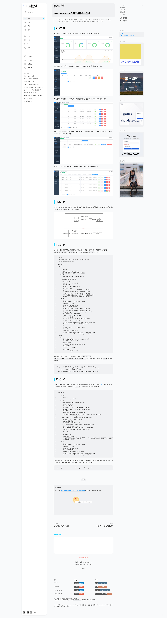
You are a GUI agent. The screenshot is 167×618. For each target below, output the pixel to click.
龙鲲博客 (95, 605)
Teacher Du (60, 598)
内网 (84, 480)
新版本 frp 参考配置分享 (104, 526)
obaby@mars (67, 605)
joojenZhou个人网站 (104, 605)
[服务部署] (54, 244)
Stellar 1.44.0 (69, 598)
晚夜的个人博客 (65, 606)
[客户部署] (54, 379)
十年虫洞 (56, 582)
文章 (58, 5)
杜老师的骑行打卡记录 (61, 526)
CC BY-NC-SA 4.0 (77, 600)
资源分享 (63, 5)
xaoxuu (58, 606)
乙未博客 (84, 605)
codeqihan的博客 (76, 605)
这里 (100, 384)
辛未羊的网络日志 (58, 605)
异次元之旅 (56, 586)
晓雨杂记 (90, 605)
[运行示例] (54, 28)
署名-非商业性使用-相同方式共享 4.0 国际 (73, 491)
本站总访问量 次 (58, 594)
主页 (55, 5)
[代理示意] (54, 202)
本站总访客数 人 (58, 590)
